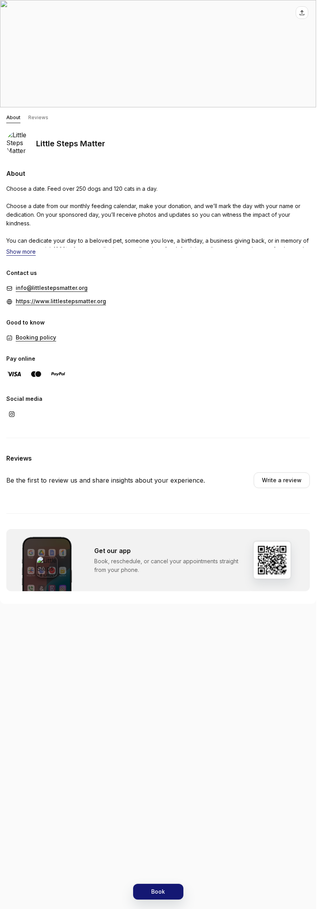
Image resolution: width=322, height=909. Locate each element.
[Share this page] (302, 12)
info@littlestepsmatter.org (52, 287)
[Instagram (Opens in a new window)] (12, 414)
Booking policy (36, 337)
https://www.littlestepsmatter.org (61, 301)
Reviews (38, 117)
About (13, 117)
